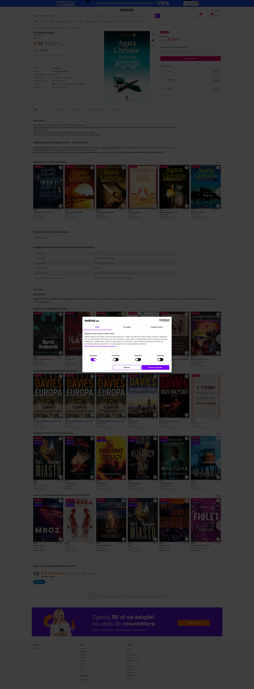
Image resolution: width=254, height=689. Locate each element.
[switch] (116, 359)
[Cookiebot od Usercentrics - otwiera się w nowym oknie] (160, 320)
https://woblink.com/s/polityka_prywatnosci (101, 346)
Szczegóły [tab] (127, 327)
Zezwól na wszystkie (155, 367)
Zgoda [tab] (97, 327)
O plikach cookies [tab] (157, 327)
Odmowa (127, 367)
